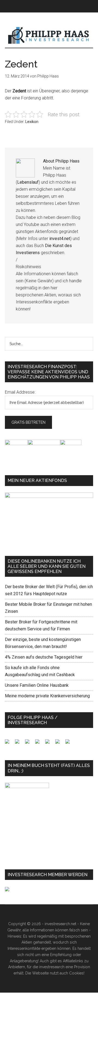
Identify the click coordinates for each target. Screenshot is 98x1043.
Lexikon (31, 121)
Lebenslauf (28, 182)
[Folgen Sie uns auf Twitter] (19, 743)
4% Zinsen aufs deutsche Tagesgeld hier (43, 657)
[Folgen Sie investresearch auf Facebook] (9, 743)
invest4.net (59, 238)
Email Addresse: (20, 392)
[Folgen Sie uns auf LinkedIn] (29, 743)
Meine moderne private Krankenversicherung (47, 695)
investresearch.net (49, 35)
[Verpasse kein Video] (49, 743)
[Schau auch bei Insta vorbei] (59, 743)
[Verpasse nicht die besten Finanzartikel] (69, 743)
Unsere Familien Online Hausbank (37, 685)
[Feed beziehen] (39, 743)
